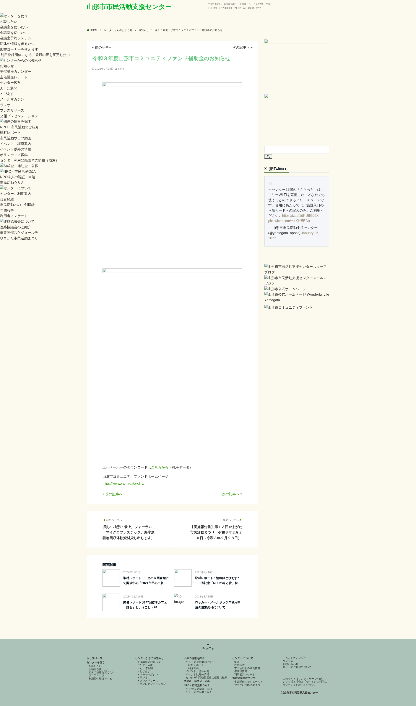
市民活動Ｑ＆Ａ (12, 182)
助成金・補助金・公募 (197, 681)
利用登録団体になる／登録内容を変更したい (35, 55)
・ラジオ (142, 677)
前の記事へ (103, 47)
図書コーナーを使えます (19, 49)
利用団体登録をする (100, 678)
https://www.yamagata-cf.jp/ (123, 483)
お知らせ (7, 66)
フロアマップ (96, 675)
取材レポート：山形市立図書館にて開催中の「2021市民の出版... (146, 580)
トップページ (94, 658)
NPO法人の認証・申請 (17, 177)
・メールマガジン (147, 674)
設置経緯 (7, 199)
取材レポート (10, 132)
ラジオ (5, 105)
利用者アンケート (14, 216)
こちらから (159, 467)
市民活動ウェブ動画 (15, 138)
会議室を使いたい (14, 27)
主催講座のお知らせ (149, 661)
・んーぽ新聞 (145, 668)
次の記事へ (241, 47)
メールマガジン (12, 99)
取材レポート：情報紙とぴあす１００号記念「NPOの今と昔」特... (217, 580)
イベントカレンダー (294, 657)
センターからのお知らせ (149, 658)
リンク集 (288, 660)
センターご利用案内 (15, 194)
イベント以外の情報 (15, 149)
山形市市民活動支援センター (129, 6)
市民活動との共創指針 (17, 205)
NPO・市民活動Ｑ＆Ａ (197, 685)
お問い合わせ (290, 664)
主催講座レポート (14, 77)
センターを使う (96, 662)
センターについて (242, 658)
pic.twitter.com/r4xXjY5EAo (289, 221)
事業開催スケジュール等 (19, 232)
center (121, 68)
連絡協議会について (244, 678)
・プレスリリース (147, 680)
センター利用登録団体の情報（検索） (29, 160)
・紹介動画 (192, 668)
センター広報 (10, 82)
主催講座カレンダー (15, 71)
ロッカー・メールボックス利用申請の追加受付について (217, 605)
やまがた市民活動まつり (19, 238)
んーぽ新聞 (8, 88)
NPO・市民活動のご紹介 (19, 127)
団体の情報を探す (194, 658)
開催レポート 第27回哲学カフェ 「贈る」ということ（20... (146, 605)
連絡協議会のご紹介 (15, 227)
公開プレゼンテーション (19, 116)
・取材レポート (195, 665)
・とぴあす (143, 671)
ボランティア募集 (14, 155)
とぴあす (7, 93)
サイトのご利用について (297, 667)
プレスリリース (12, 110)
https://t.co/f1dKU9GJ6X (300, 215)
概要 (236, 661)
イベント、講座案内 (15, 144)
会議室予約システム (15, 38)
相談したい (8, 21)
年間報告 (7, 210)
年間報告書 (240, 671)
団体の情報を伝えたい (17, 44)
